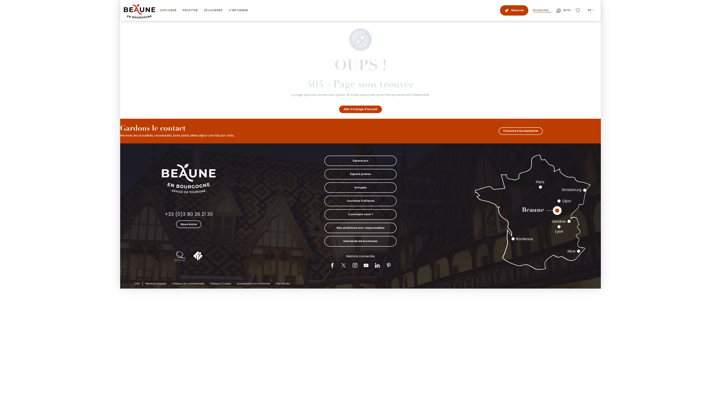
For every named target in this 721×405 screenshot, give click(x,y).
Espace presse (360, 174)
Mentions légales (156, 283)
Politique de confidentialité (188, 283)
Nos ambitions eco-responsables (361, 228)
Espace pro (360, 161)
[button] (591, 10)
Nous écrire (189, 224)
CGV (137, 283)
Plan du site (283, 283)
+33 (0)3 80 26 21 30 (189, 214)
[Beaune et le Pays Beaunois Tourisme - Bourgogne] (139, 10)
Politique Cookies (220, 283)
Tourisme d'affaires (360, 201)
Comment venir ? (360, 214)
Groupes (360, 187)
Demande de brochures (360, 241)
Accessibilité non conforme (253, 283)
